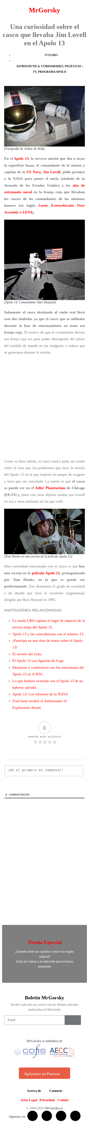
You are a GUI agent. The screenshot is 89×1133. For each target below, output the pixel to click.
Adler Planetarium (50, 488)
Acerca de (34, 1090)
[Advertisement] (44, 407)
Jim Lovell (51, 172)
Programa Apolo (52, 71)
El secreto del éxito (26, 654)
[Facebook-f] (32, 1116)
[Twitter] (47, 1116)
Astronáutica (28, 66)
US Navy (33, 172)
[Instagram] (75, 1116)
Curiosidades (52, 66)
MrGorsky (44, 10)
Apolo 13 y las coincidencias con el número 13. (48, 634)
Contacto (55, 1090)
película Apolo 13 (46, 573)
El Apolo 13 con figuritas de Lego (38, 661)
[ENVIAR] (73, 1020)
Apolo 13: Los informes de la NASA (40, 694)
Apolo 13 (21, 158)
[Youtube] (61, 1116)
